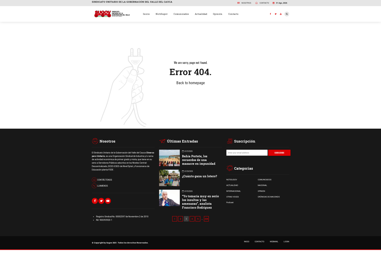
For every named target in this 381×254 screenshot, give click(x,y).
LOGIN (286, 241)
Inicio (146, 13)
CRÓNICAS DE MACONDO (269, 197)
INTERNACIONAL (233, 191)
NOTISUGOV (231, 179)
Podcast (230, 202)
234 (206, 218)
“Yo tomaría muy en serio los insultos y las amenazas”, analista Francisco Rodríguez (200, 201)
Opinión (217, 13)
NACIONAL (262, 185)
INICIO (246, 241)
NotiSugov (162, 13)
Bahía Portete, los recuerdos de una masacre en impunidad (198, 160)
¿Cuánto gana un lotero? (199, 176)
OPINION (261, 191)
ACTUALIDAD (232, 185)
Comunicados (181, 13)
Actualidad (201, 13)
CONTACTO (259, 241)
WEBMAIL (274, 241)
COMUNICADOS (264, 179)
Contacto (233, 13)
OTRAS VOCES (232, 197)
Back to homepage (190, 83)
